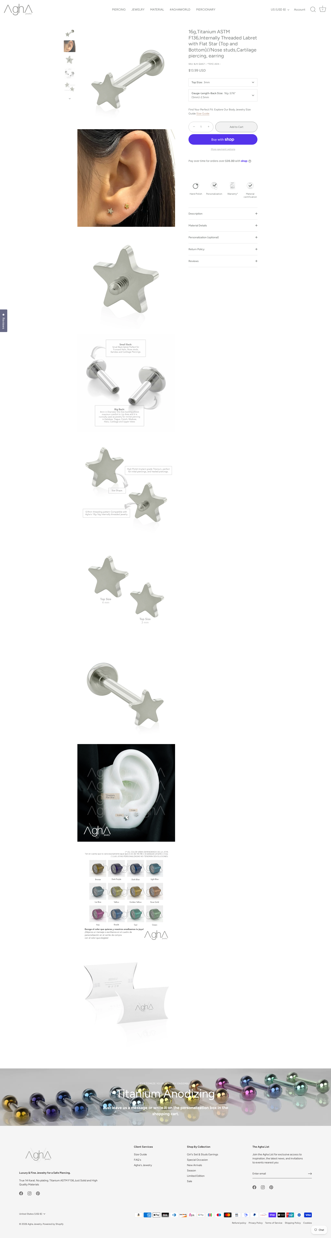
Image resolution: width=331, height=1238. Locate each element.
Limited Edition (196, 1176)
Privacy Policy (256, 1223)
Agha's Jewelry (143, 1165)
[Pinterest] (38, 1193)
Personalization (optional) (203, 237)
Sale (189, 1181)
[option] (69, 33)
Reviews (193, 261)
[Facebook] (21, 1193)
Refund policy (239, 1223)
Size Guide (202, 113)
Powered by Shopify (53, 1224)
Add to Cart (236, 127)
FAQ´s (137, 1159)
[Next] (70, 98)
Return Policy (196, 249)
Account (299, 9)
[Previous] (70, 23)
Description (195, 213)
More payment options (223, 149)
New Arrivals (194, 1165)
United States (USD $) (30, 1214)
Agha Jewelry (35, 1224)
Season (191, 1170)
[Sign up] (310, 1174)
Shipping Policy (293, 1223)
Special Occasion (197, 1159)
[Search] (313, 9)
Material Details (197, 225)
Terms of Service (273, 1223)
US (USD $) (278, 9)
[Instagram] (29, 1193)
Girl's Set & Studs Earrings (202, 1154)
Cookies (307, 1223)
